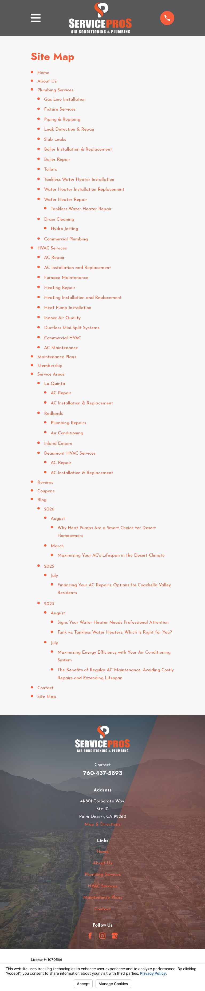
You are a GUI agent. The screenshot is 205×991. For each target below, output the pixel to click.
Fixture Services (60, 109)
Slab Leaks (55, 139)
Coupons (45, 491)
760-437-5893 (102, 773)
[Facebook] (90, 936)
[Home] (100, 18)
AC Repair (54, 257)
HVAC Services (52, 248)
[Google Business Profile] (115, 936)
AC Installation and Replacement (77, 268)
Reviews (45, 482)
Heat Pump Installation (67, 308)
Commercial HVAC (62, 338)
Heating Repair (59, 288)
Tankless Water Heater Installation (79, 179)
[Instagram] (102, 936)
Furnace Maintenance (66, 277)
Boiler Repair (57, 159)
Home (43, 73)
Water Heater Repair (65, 199)
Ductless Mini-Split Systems (71, 328)
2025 (49, 566)
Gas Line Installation (65, 99)
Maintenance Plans (56, 357)
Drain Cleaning (59, 219)
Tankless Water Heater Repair (81, 209)
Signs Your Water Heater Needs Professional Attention (113, 622)
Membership (49, 366)
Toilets (50, 169)
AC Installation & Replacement (82, 403)
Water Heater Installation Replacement (84, 189)
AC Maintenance (61, 348)
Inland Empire (58, 443)
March (57, 546)
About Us (47, 81)
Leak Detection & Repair (69, 129)
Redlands (53, 413)
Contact (45, 688)
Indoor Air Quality (62, 318)
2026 (49, 509)
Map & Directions (102, 824)
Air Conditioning (67, 433)
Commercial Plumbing (66, 239)
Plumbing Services (55, 90)
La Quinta (54, 383)
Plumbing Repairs (68, 423)
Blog (41, 500)
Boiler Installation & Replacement (78, 149)
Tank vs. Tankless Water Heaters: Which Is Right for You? (114, 632)
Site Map (46, 697)
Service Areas (51, 374)
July (54, 575)
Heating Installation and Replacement (83, 297)
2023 (49, 604)
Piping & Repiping (62, 119)
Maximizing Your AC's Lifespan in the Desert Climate (111, 555)
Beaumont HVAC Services (70, 453)
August (58, 518)
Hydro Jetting (64, 229)
